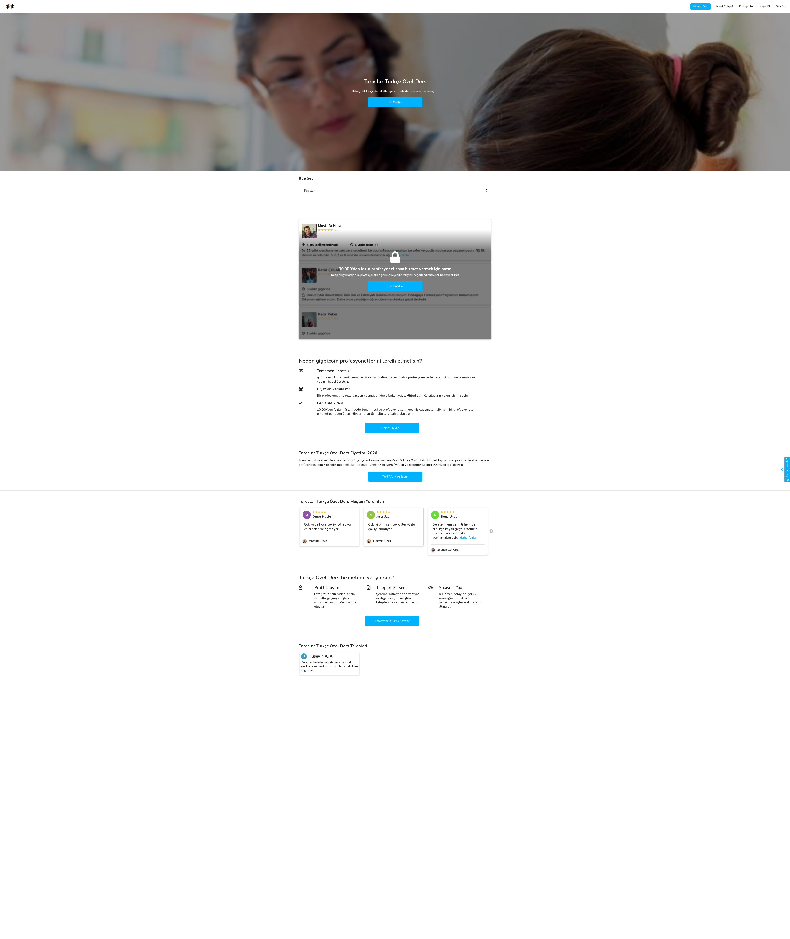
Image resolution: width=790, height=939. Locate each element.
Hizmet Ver (700, 6)
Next (491, 531)
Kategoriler (746, 6)
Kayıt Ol (765, 6)
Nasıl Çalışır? (724, 6)
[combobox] (395, 190)
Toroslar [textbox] (309, 191)
